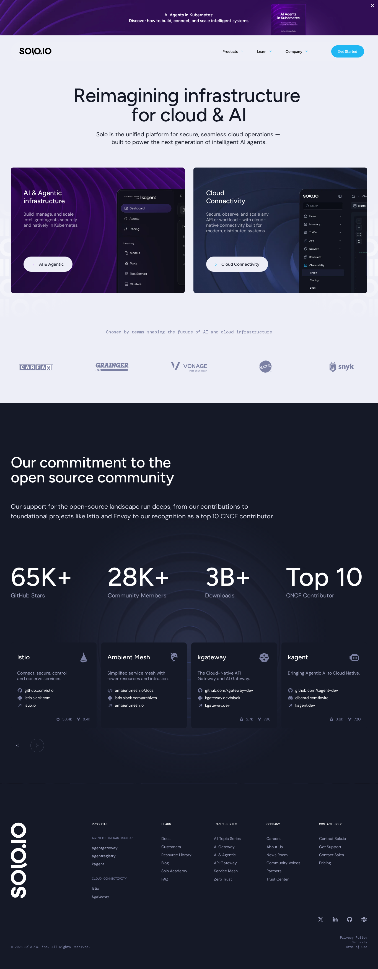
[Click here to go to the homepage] (35, 51)
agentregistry (104, 856)
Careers (273, 838)
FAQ (164, 879)
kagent (98, 864)
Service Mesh (226, 871)
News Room (277, 855)
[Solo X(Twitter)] (320, 919)
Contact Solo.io (332, 838)
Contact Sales (331, 855)
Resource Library (176, 855)
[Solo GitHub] (349, 919)
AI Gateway (224, 847)
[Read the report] (189, 17)
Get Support (330, 847)
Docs (165, 838)
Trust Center (277, 879)
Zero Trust (223, 879)
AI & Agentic (225, 855)
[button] (37, 745)
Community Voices (283, 863)
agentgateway (105, 848)
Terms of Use (355, 947)
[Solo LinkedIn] (335, 919)
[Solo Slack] (364, 919)
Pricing (325, 863)
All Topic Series (227, 838)
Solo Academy (174, 871)
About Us (274, 847)
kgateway (100, 896)
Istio (95, 888)
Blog (165, 863)
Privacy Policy (353, 938)
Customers (171, 847)
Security (359, 942)
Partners (273, 871)
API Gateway (225, 863)
